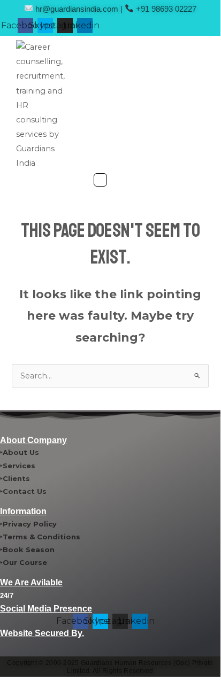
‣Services (17, 465)
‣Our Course (23, 562)
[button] (100, 181)
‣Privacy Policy (28, 524)
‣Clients (15, 478)
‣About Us (19, 452)
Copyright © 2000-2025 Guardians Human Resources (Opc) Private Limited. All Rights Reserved (110, 667)
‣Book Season (27, 549)
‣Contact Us (23, 491)
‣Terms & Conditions (40, 536)
